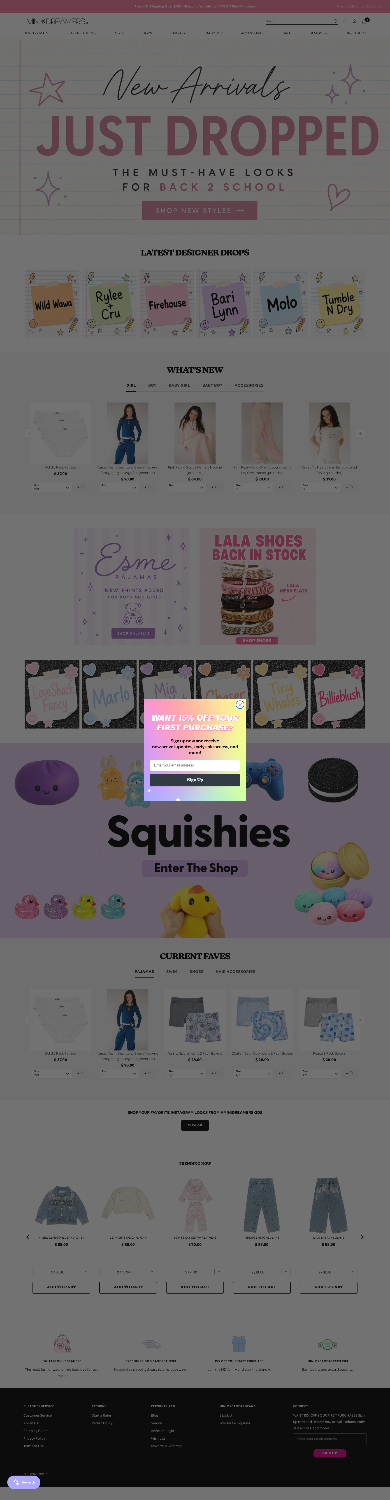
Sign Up (195, 780)
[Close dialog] (240, 705)
